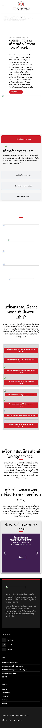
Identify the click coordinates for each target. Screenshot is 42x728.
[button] (5, 553)
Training (4, 703)
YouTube (10, 649)
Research (5, 696)
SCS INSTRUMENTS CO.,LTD (21, 715)
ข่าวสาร (4, 677)
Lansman (5, 689)
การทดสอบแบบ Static (9, 673)
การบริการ (12, 720)
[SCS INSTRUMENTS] (21, 6)
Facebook (10, 640)
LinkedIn (10, 645)
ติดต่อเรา (19, 720)
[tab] (21, 139)
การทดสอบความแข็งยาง (9, 663)
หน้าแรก (4, 720)
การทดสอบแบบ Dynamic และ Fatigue (14, 670)
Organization (6, 693)
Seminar (4, 700)
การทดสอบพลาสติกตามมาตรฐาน (12, 666)
